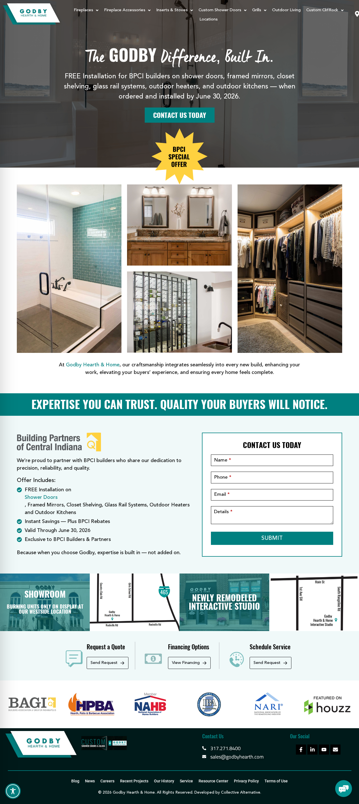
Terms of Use (276, 781)
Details (223, 512)
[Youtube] (324, 749)
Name (222, 460)
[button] (86, 10)
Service (186, 781)
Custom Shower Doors (220, 10)
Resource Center (213, 781)
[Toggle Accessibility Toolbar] (13, 791)
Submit (272, 538)
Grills (256, 10)
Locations (208, 19)
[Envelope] (335, 749)
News (90, 781)
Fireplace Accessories (124, 10)
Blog (75, 781)
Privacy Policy (246, 781)
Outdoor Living (286, 10)
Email (222, 494)
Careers (107, 781)
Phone (222, 477)
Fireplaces (83, 10)
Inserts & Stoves (172, 10)
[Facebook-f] (301, 749)
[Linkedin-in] (312, 749)
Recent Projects (134, 781)
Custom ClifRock (322, 10)
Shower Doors (41, 497)
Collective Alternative (240, 792)
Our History (164, 781)
